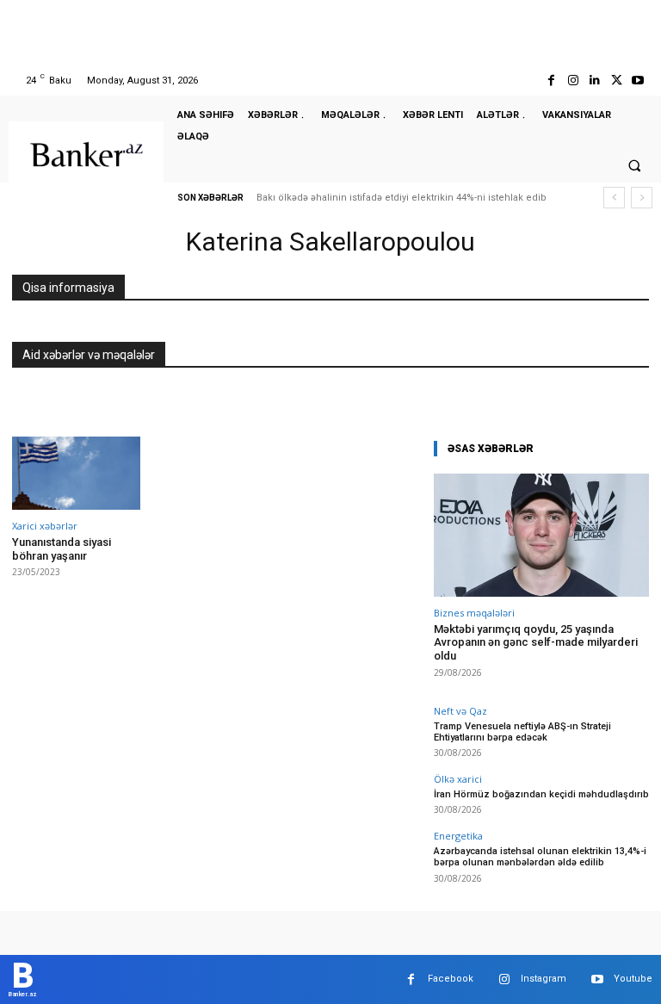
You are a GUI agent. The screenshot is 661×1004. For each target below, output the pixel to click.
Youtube (633, 978)
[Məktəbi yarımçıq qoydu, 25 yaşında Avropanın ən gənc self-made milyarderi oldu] (541, 535)
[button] (634, 165)
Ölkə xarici (458, 779)
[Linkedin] (594, 80)
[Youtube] (638, 80)
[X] (616, 80)
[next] (641, 197)
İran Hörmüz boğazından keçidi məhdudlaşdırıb (541, 794)
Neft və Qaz (460, 711)
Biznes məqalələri (474, 612)
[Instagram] (573, 80)
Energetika (458, 835)
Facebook (450, 978)
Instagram (543, 978)
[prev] (614, 197)
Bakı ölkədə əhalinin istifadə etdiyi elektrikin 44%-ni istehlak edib (401, 197)
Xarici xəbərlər (44, 525)
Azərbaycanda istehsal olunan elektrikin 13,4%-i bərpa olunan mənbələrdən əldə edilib (540, 857)
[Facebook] (551, 80)
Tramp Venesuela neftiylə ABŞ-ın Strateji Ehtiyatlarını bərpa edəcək (522, 732)
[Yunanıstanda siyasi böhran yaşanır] (76, 473)
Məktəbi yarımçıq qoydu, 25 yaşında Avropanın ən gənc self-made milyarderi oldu (536, 642)
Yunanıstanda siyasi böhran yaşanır (61, 549)
